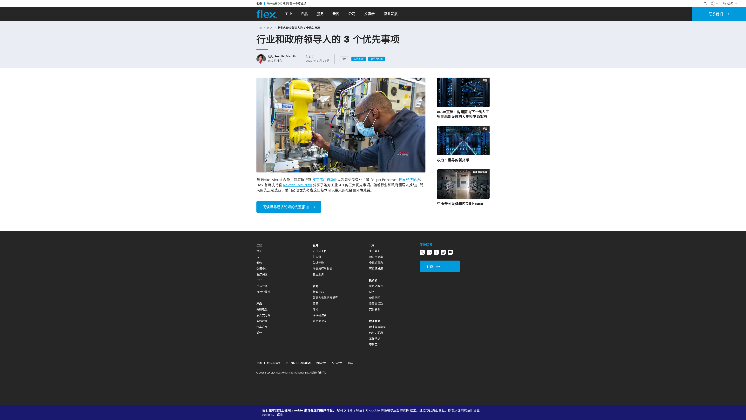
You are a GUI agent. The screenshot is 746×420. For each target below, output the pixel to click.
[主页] (267, 14)
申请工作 (374, 344)
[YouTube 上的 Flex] (450, 252)
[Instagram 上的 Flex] (443, 252)
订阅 (430, 266)
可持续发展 (376, 268)
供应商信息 (274, 363)
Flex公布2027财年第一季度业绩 (281, 3)
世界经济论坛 (409, 180)
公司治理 (374, 297)
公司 (352, 14)
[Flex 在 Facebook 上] (436, 252)
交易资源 (374, 309)
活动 (315, 309)
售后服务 (318, 274)
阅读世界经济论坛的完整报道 (286, 207)
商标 (350, 363)
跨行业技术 (263, 291)
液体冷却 (262, 321)
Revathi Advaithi (285, 56)
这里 (413, 410)
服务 (320, 14)
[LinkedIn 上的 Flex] (429, 252)
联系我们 (716, 14)
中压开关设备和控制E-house (460, 203)
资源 (270, 28)
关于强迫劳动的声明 (298, 363)
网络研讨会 (320, 315)
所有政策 (336, 363)
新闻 (336, 14)
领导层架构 (376, 256)
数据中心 (262, 268)
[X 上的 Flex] (422, 252)
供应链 (317, 256)
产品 (304, 14)
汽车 (259, 251)
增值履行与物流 (322, 268)
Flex (259, 27)
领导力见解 (377, 58)
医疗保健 (262, 274)
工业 (288, 14)
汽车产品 (262, 326)
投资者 (369, 14)
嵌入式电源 (263, 315)
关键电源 (262, 309)
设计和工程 (320, 251)
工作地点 (374, 338)
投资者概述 (376, 286)
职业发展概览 (377, 326)
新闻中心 (318, 291)
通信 (259, 262)
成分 (259, 332)
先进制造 (358, 58)
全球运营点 (376, 262)
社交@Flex (319, 321)
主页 (259, 363)
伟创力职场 (376, 332)
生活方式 (262, 286)
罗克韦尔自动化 (324, 180)
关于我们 (374, 251)
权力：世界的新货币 (453, 160)
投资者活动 (376, 303)
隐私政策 (321, 363)
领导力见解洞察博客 (325, 297)
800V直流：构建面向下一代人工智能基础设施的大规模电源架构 (463, 114)
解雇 (280, 415)
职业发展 (390, 14)
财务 (372, 291)
